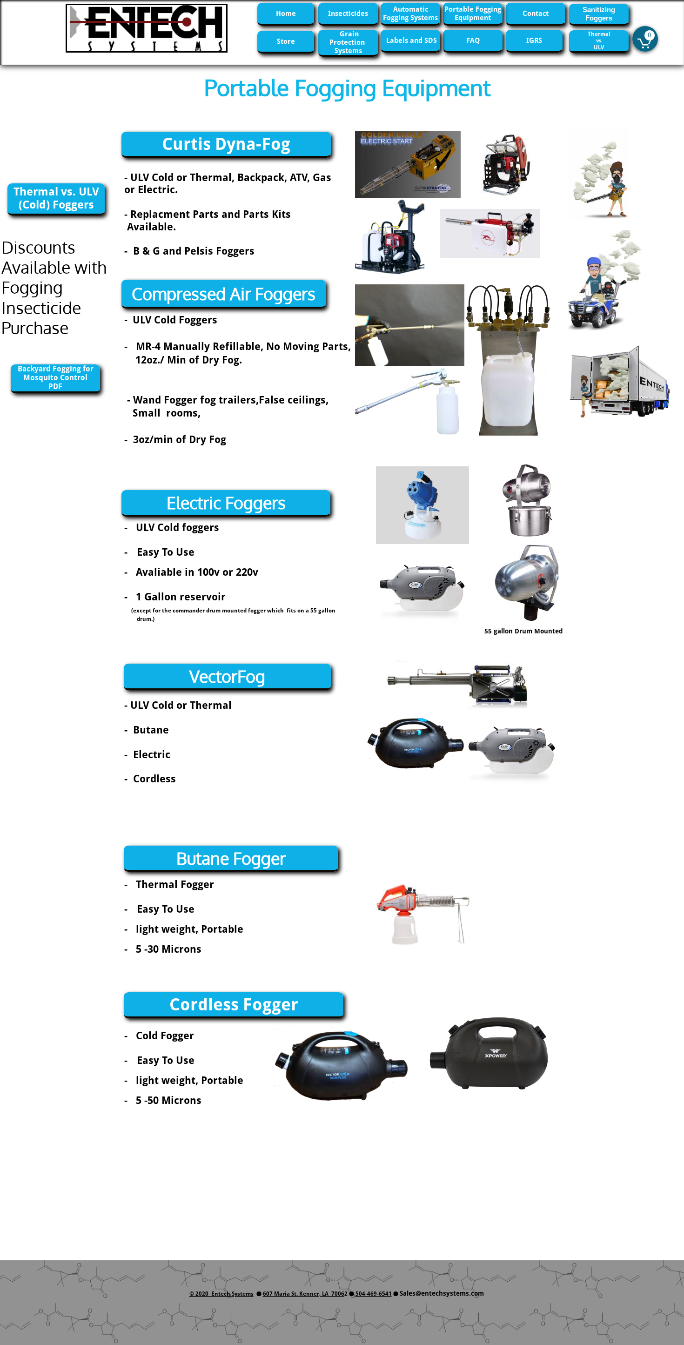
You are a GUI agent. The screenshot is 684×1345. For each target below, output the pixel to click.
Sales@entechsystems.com (442, 1293)
